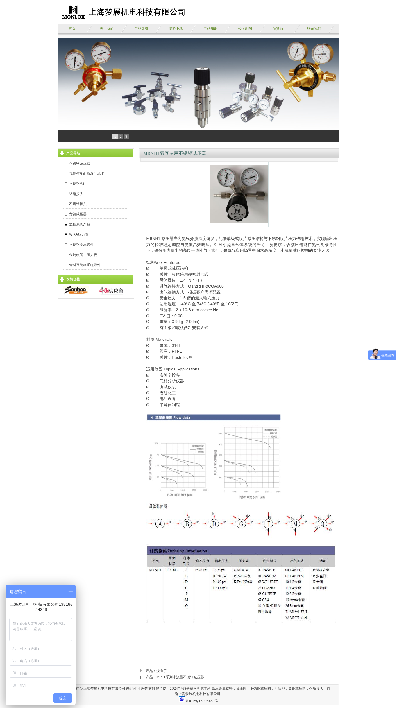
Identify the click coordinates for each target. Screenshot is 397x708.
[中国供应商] (111, 293)
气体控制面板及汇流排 (86, 173)
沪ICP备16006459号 (202, 701)
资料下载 (176, 28)
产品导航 (141, 28)
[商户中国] (76, 293)
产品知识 (210, 28)
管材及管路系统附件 (85, 265)
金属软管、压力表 (83, 255)
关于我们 (107, 28)
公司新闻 (245, 28)
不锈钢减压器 (79, 163)
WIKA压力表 (78, 234)
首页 (72, 28)
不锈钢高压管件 (81, 245)
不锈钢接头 (78, 204)
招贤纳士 (280, 28)
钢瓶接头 (76, 194)
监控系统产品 (79, 224)
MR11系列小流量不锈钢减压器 (180, 677)
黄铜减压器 (78, 214)
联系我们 (314, 28)
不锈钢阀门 (78, 184)
